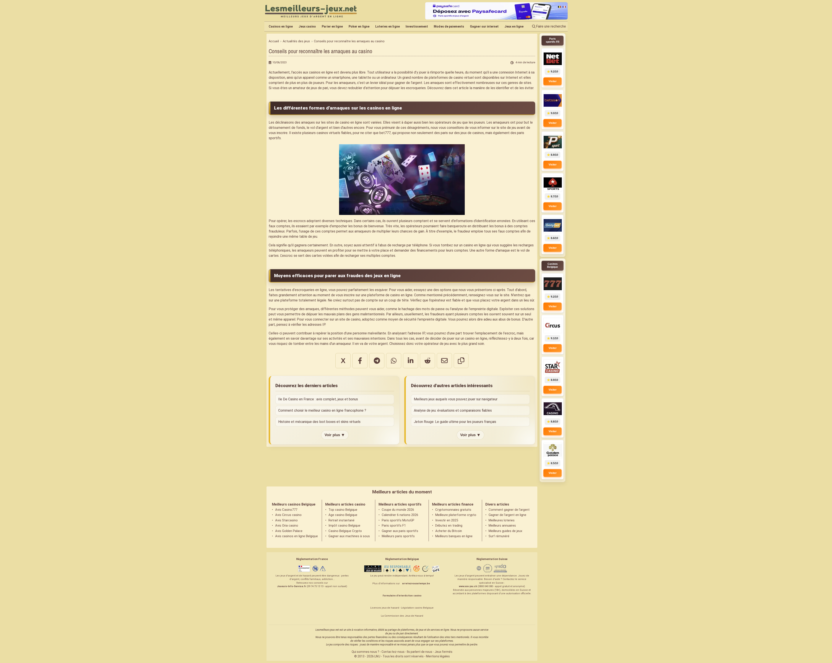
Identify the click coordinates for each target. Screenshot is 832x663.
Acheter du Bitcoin (448, 531)
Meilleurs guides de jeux (505, 531)
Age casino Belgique (342, 515)
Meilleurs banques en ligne (454, 536)
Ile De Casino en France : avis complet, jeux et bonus (318, 399)
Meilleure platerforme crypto (455, 515)
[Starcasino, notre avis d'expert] (552, 367)
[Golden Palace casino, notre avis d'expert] (552, 450)
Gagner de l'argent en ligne (507, 515)
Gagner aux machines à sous (349, 536)
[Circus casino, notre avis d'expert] (552, 325)
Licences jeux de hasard (384, 607)
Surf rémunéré (499, 536)
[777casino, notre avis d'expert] (552, 284)
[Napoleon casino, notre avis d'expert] (552, 409)
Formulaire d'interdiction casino (402, 595)
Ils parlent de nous (419, 651)
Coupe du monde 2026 (398, 510)
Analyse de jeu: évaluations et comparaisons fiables (453, 410)
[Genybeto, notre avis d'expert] (552, 225)
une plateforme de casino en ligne (387, 295)
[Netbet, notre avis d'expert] (552, 59)
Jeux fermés (443, 651)
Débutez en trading (448, 525)
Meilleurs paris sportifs (398, 536)
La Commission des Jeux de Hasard (402, 615)
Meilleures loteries (502, 520)
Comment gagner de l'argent (509, 510)
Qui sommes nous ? (365, 651)
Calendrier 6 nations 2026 (400, 515)
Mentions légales (438, 656)
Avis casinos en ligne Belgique (296, 536)
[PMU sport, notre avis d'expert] (552, 142)
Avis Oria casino (286, 525)
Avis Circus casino (288, 515)
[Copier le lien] (461, 360)
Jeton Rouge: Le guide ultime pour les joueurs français (455, 422)
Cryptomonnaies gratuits (453, 510)
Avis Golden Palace (288, 531)
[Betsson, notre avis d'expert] (552, 100)
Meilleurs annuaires (502, 525)
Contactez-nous (393, 651)
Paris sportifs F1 (394, 525)
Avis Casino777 (286, 510)
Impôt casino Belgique (344, 525)
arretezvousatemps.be (416, 583)
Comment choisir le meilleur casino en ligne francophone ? (322, 410)
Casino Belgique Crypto (345, 531)
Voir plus (335, 434)
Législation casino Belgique (417, 607)
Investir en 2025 (446, 520)
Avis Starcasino (286, 520)
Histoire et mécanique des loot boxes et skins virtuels (319, 422)
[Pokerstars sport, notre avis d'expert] (552, 184)
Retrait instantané (341, 520)
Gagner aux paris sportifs (400, 531)
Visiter (553, 81)
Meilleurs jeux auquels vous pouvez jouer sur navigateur (455, 399)
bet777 (385, 133)
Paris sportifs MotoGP (398, 520)
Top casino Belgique (342, 510)
